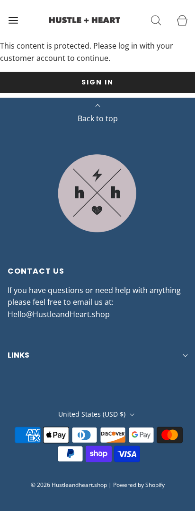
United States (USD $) (92, 414)
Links (18, 355)
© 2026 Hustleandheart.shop (69, 485)
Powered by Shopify (139, 485)
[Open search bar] (156, 20)
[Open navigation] (13, 20)
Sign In (97, 82)
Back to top (98, 118)
